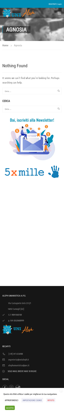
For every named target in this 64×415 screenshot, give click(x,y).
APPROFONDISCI (11, 400)
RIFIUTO (51, 400)
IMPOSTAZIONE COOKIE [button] (32, 400)
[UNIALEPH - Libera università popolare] (18, 13)
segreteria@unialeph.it (18, 359)
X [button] (61, 391)
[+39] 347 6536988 (16, 353)
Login (60, 4)
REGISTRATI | (53, 4)
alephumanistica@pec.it (18, 365)
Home (5, 45)
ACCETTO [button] (10, 407)
